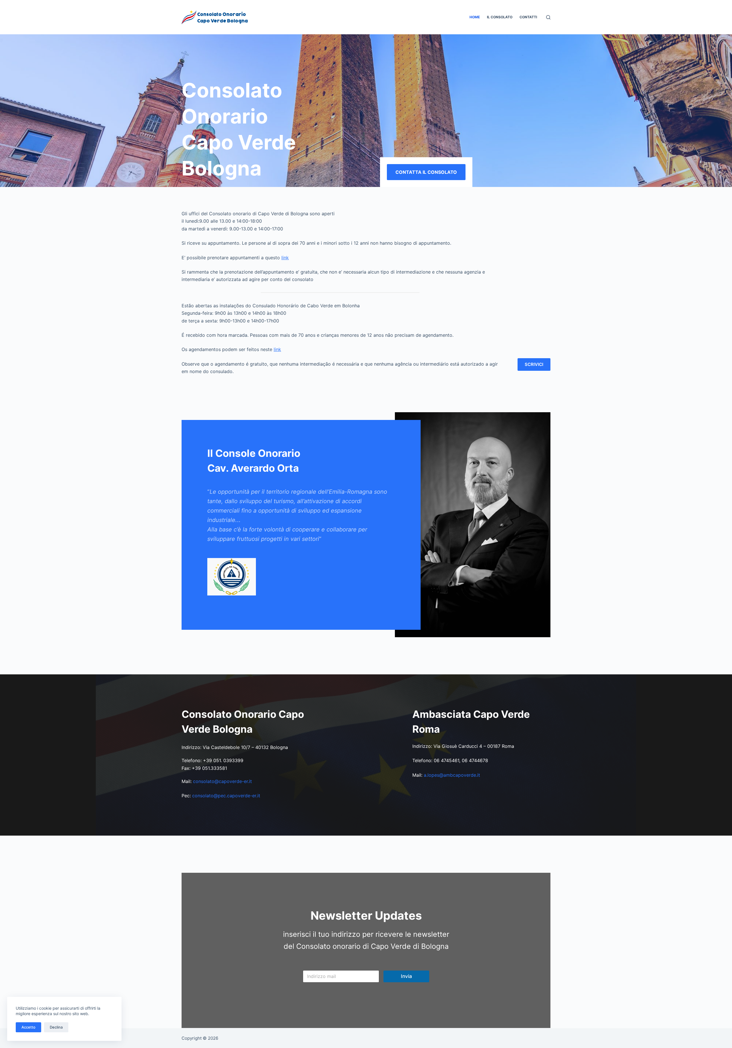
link (285, 257)
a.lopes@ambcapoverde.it (452, 775)
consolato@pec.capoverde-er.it (226, 795)
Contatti (528, 17)
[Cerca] (548, 17)
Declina (56, 1027)
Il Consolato (499, 17)
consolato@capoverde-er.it (222, 781)
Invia (406, 976)
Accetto (28, 1027)
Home (475, 17)
